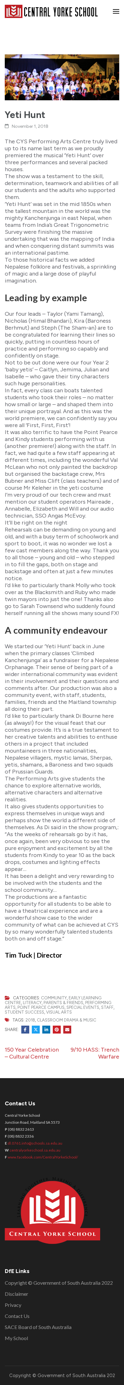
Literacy (32, 1002)
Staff (107, 1007)
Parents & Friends (63, 1002)
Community (54, 998)
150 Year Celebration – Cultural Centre (32, 1053)
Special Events (82, 1007)
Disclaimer (16, 1294)
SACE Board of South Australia (38, 1327)
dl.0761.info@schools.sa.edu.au (35, 1143)
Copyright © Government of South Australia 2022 (59, 1283)
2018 (30, 1020)
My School (16, 1338)
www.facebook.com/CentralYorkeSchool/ (43, 1157)
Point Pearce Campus (41, 1007)
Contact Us (17, 1316)
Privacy (13, 1305)
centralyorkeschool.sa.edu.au (35, 1150)
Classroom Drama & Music (66, 1020)
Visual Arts (59, 1012)
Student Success (24, 1012)
